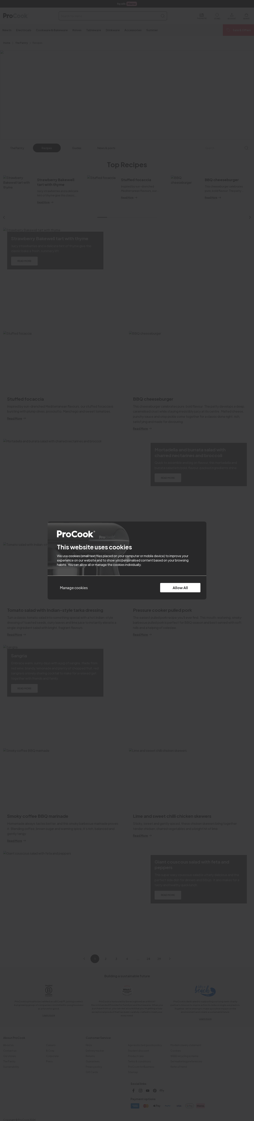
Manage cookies (74, 587)
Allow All (180, 587)
